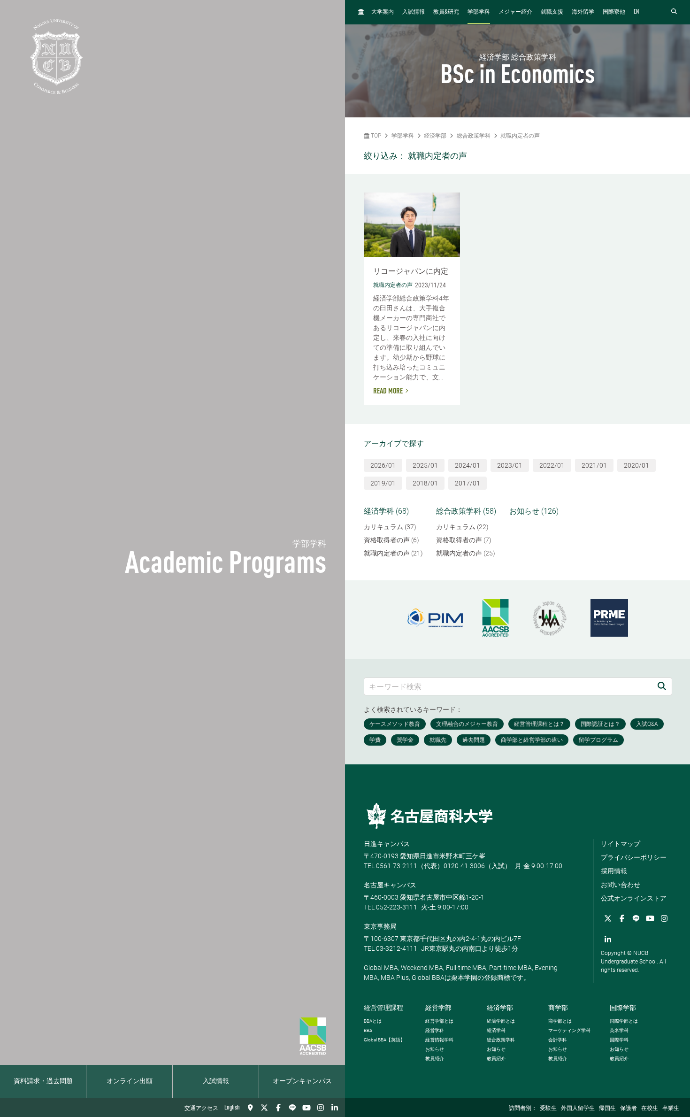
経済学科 (496, 1030)
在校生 (649, 1108)
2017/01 (467, 483)
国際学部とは (624, 1021)
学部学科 (479, 12)
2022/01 (552, 465)
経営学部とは (439, 1021)
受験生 (548, 1108)
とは (373, 1021)
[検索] (662, 686)
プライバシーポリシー (634, 857)
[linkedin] (335, 1107)
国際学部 (623, 1007)
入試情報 (216, 1081)
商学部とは (560, 1021)
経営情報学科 (439, 1039)
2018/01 (425, 483)
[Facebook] (278, 1107)
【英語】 (384, 1039)
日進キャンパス (387, 843)
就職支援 (552, 12)
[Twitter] (264, 1107)
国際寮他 (614, 12)
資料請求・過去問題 (43, 1081)
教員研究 (446, 12)
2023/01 (509, 465)
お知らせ (434, 1049)
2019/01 (383, 483)
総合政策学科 (474, 135)
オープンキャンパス (302, 1081)
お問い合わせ (620, 884)
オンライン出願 (130, 1081)
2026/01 (383, 465)
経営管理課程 (383, 1007)
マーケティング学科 (569, 1030)
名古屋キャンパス (390, 885)
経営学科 (434, 1030)
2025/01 (425, 465)
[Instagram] (321, 1107)
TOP (375, 135)
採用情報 (614, 871)
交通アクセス (201, 1108)
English (232, 1107)
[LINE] (292, 1107)
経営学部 (438, 1007)
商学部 (558, 1007)
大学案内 (382, 12)
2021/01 (594, 465)
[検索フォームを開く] (674, 12)
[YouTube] (306, 1107)
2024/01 (467, 465)
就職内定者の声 (520, 135)
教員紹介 (434, 1058)
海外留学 (583, 12)
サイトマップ (620, 843)
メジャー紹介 (515, 12)
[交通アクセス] (250, 1107)
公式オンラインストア (634, 898)
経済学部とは (501, 1021)
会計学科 (557, 1039)
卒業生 (670, 1108)
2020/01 (636, 465)
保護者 (628, 1108)
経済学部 (435, 135)
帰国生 (607, 1108)
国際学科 (619, 1039)
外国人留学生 (578, 1108)
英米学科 (619, 1030)
